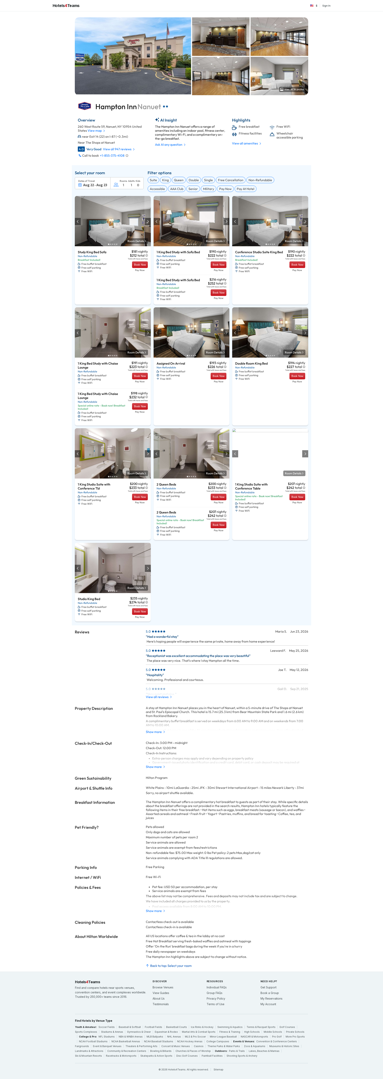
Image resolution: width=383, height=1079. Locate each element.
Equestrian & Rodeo (166, 1031)
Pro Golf (277, 1036)
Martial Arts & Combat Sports (198, 1031)
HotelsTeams (66, 5)
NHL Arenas (174, 1036)
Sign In (326, 5)
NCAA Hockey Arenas (189, 1041)
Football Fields (153, 1027)
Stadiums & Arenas (112, 1031)
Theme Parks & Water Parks (223, 1046)
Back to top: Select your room (171, 966)
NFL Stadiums (107, 1036)
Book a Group (270, 993)
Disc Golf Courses (187, 1055)
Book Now (140, 264)
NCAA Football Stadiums (93, 1041)
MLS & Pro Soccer (195, 1036)
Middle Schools (273, 1031)
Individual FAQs (217, 987)
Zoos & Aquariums (254, 1046)
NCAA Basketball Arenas (126, 1041)
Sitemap (218, 1069)
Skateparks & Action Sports (156, 1055)
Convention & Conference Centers (276, 1041)
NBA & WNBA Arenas (131, 1036)
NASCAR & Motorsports (254, 1036)
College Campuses (217, 1041)
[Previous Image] (78, 221)
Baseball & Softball (130, 1027)
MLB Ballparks (155, 1036)
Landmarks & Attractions (89, 1050)
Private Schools (295, 1031)
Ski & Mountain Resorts (88, 1055)
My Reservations (271, 998)
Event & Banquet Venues (107, 1046)
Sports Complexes (86, 1031)
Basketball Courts (176, 1027)
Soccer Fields (107, 1027)
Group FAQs (214, 993)
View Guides (161, 993)
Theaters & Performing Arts (141, 1046)
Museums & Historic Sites (284, 1046)
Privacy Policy (216, 998)
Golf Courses (287, 1027)
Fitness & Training (229, 1031)
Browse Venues (163, 987)
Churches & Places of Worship (193, 1050)
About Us (159, 998)
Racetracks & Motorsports (121, 1055)
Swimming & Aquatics (230, 1027)
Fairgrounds (82, 1046)
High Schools (252, 1031)
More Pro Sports (295, 1036)
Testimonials (161, 1004)
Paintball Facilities (212, 1055)
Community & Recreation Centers (126, 1050)
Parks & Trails (237, 1050)
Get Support (268, 987)
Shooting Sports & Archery (242, 1055)
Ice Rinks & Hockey (202, 1027)
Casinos (198, 1046)
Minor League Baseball (223, 1036)
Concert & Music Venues (175, 1046)
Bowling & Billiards (161, 1050)
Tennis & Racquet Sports (261, 1027)
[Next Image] (147, 221)
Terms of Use (215, 1004)
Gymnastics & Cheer (139, 1031)
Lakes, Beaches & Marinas (264, 1050)
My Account (268, 1004)
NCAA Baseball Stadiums (158, 1041)
